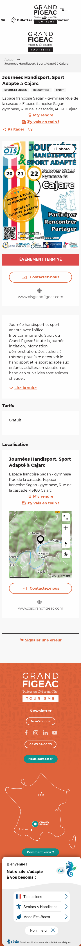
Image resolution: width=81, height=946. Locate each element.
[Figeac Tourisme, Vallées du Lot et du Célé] (45, 17)
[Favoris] (37, 10)
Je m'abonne (40, 721)
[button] (49, 10)
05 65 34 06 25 (40, 744)
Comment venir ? (40, 852)
